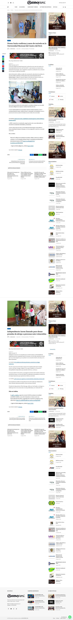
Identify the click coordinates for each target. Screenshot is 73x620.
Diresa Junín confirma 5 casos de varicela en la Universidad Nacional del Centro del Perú (37, 419)
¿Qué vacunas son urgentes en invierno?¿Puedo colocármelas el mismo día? (29, 378)
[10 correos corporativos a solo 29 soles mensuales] (57, 112)
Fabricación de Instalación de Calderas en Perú (59, 267)
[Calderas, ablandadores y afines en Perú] (52, 255)
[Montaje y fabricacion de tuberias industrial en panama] (52, 227)
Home (16, 7)
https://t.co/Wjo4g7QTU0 (29, 141)
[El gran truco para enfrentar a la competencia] (52, 131)
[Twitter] (3, 64)
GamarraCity (52, 349)
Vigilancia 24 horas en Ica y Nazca (60, 260)
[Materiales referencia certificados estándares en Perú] (52, 193)
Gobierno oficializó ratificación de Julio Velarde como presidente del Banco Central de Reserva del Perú (60, 86)
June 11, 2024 (30, 145)
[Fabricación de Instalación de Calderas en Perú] (52, 267)
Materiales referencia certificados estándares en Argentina (61, 200)
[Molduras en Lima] (52, 173)
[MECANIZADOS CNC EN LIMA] (52, 274)
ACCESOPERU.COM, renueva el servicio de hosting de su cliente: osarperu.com (39, 607)
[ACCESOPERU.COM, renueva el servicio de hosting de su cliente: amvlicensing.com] (31, 596)
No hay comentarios (25, 48)
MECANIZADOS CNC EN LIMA (61, 273)
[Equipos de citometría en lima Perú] (52, 286)
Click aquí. (20, 149)
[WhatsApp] (3, 59)
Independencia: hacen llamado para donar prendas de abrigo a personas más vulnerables (17, 162)
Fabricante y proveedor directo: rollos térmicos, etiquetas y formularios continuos (61, 185)
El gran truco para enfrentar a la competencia (59, 130)
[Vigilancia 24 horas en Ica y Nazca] (52, 261)
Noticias (55, 7)
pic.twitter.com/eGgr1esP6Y (34, 400)
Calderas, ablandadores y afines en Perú (61, 254)
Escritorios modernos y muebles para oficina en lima (61, 240)
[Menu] (8, 7)
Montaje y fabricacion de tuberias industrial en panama (60, 227)
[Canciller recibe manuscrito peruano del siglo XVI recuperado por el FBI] (52, 136)
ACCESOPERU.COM (25, 618)
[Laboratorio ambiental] (52, 280)
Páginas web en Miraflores (59, 292)
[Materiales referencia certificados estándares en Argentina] (52, 200)
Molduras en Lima (59, 171)
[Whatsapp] (69, 617)
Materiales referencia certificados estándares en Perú (61, 193)
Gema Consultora (59, 212)
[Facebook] (3, 57)
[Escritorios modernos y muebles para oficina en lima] (52, 240)
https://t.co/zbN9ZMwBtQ (22, 400)
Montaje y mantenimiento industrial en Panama (60, 219)
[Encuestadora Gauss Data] (52, 234)
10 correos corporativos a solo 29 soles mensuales (56, 119)
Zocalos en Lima (59, 165)
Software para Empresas (45, 7)
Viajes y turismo (63, 618)
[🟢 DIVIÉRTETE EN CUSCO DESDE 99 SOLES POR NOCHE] (57, 41)
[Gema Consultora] (52, 214)
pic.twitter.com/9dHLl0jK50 (16, 142)
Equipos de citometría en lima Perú (60, 285)
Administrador (13, 48)
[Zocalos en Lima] (52, 167)
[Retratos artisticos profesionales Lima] (52, 208)
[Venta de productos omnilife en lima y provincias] (52, 248)
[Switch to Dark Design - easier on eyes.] (63, 7)
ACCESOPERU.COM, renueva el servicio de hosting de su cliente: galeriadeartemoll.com (40, 601)
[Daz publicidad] (52, 179)
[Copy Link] (3, 71)
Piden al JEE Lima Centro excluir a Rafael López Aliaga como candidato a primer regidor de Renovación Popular (27, 175)
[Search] (65, 7)
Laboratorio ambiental (60, 278)
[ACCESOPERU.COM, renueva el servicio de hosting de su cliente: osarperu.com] (31, 608)
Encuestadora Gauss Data (60, 233)
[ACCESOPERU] (36, 2)
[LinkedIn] (3, 69)
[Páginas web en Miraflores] (52, 292)
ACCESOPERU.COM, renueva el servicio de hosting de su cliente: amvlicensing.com (39, 595)
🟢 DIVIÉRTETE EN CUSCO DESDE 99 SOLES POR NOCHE (57, 48)
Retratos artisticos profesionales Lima (60, 207)
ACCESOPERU (22, 7)
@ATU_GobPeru (15, 395)
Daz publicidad (59, 177)
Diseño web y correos (33, 7)
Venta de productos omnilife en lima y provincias (60, 247)
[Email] (3, 61)
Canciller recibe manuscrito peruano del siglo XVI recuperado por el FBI (60, 136)
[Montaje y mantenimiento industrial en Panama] (52, 220)
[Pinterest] (3, 66)
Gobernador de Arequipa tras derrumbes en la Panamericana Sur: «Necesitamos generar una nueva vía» (13, 175)
